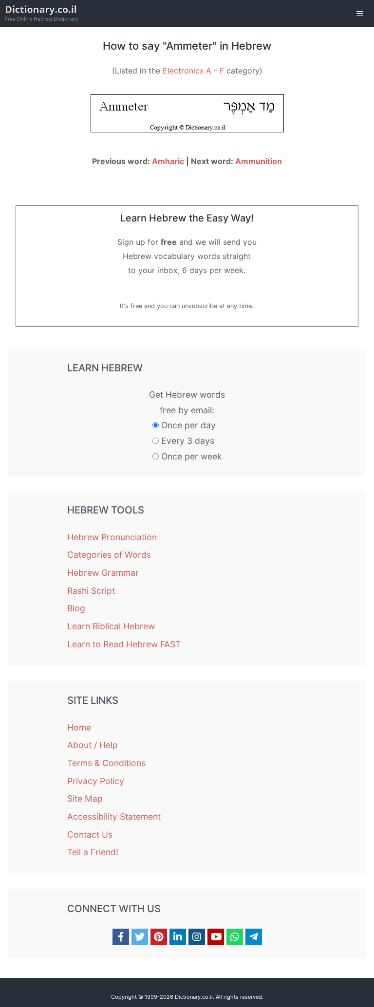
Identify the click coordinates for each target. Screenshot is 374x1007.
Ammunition (258, 161)
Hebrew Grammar (103, 573)
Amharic (168, 161)
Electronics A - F (193, 70)
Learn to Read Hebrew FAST (124, 644)
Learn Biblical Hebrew (111, 626)
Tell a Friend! (92, 852)
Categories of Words (109, 554)
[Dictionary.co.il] (41, 13)
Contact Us (89, 834)
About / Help (92, 745)
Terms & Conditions (106, 763)
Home (79, 727)
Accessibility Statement (114, 816)
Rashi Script (91, 591)
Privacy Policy (95, 781)
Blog (76, 608)
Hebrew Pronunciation (112, 537)
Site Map (85, 798)
